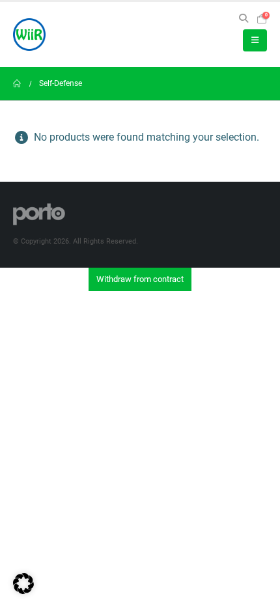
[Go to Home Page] (17, 83)
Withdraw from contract (140, 279)
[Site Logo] (29, 34)
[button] (243, 18)
